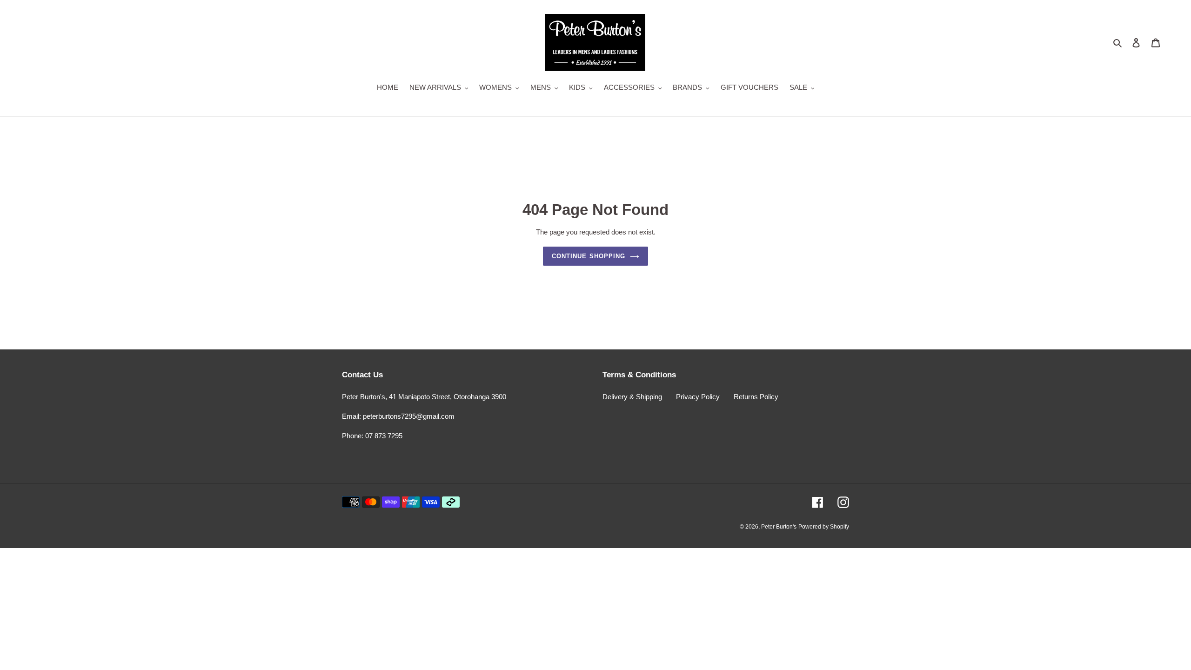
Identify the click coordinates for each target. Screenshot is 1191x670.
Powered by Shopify (823, 526)
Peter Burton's (778, 526)
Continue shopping (588, 256)
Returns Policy (756, 397)
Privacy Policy (698, 397)
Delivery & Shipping (632, 397)
